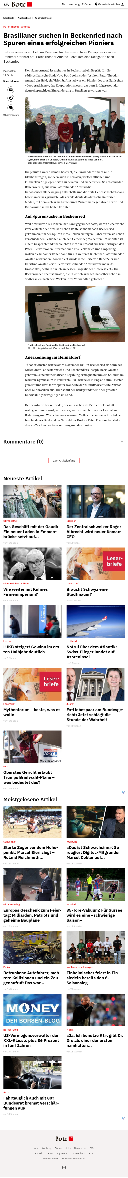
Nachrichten (24, 17)
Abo (64, 4)
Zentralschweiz (43, 17)
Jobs (68, 1145)
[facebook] (15, 100)
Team (50, 1150)
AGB (90, 1150)
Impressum (62, 1150)
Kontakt (39, 1150)
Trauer (58, 1145)
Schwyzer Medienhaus (73, 1155)
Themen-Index (50, 1155)
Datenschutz (78, 1150)
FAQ (92, 1145)
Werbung (74, 4)
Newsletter (80, 1145)
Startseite (8, 17)
